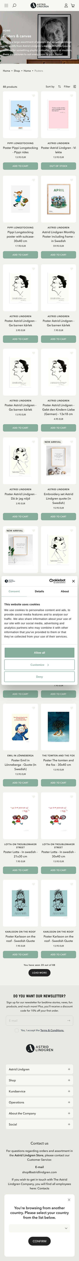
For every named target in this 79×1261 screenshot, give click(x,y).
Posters (39, 70)
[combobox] (39, 1228)
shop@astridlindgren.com (39, 1172)
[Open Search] (15, 5)
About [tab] (65, 591)
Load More (39, 972)
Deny (39, 676)
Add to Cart (20, 166)
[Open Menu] (6, 5)
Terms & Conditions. (52, 1030)
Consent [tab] (14, 591)
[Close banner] (73, 581)
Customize (37, 664)
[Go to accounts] (65, 5)
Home (6, 70)
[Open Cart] (71, 5)
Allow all (39, 652)
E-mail (39, 1167)
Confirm (39, 1241)
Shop (17, 70)
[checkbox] (17, 1030)
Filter (67, 86)
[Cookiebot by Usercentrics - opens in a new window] (49, 581)
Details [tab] (39, 591)
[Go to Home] (39, 5)
